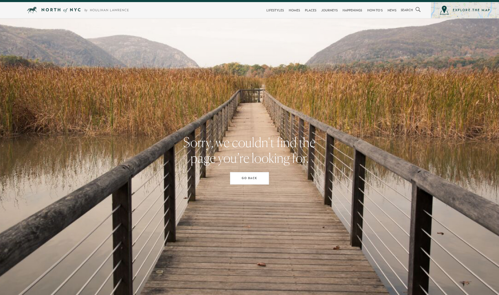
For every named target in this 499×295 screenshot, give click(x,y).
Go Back (249, 178)
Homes (294, 10)
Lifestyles (275, 10)
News (392, 10)
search (407, 10)
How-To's (375, 10)
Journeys (329, 10)
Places (310, 10)
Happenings (352, 10)
